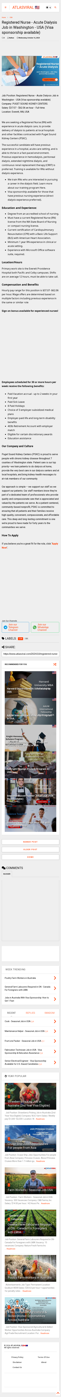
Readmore (40, 1119)
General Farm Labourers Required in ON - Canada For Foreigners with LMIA (30, 1228)
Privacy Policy (17, 1357)
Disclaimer (17, 1362)
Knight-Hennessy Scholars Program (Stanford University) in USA (27, 744)
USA (11, 17)
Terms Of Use (44, 1357)
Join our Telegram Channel (13, 627)
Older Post (30, 849)
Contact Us (17, 1367)
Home (4, 17)
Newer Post (30, 842)
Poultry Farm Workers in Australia (30, 1277)
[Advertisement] (28, 347)
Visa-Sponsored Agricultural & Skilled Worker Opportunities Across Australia (27, 1316)
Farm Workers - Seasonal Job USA (30, 1190)
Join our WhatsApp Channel (43, 627)
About (43, 1362)
